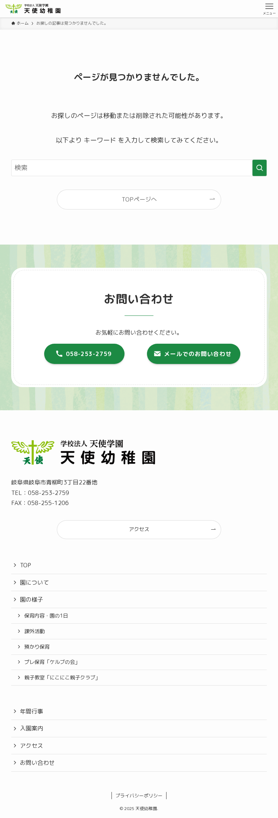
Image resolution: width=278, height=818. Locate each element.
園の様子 (31, 599)
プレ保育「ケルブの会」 (52, 662)
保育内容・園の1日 (46, 615)
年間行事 (31, 711)
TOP (25, 565)
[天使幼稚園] (33, 8)
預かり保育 (37, 646)
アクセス (31, 746)
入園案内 (31, 728)
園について (34, 582)
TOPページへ (139, 199)
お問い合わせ (37, 763)
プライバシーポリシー (139, 795)
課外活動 (34, 631)
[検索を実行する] (259, 168)
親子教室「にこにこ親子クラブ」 (62, 677)
